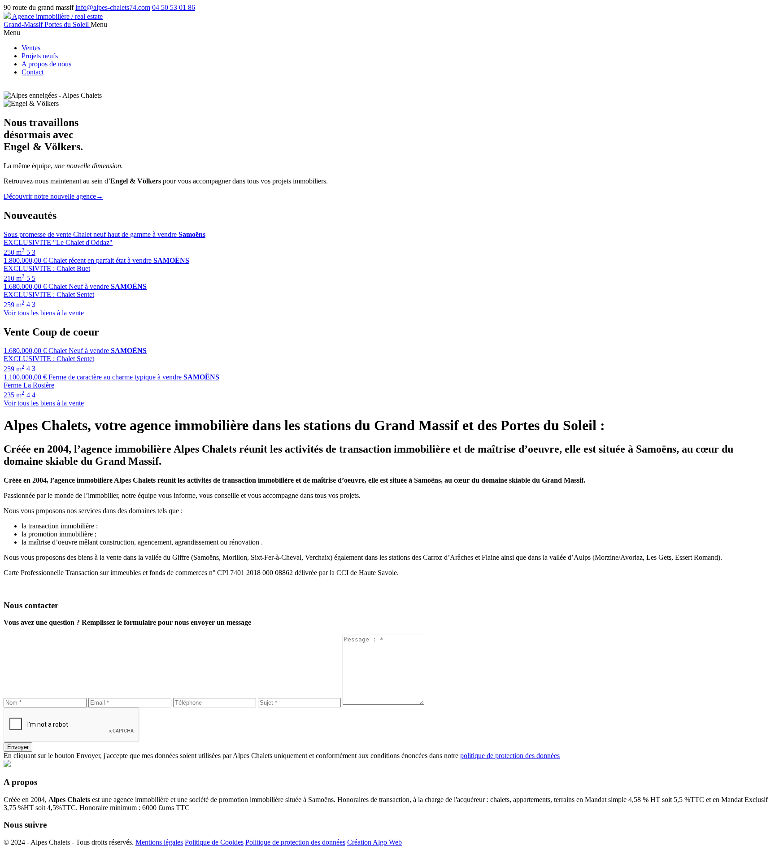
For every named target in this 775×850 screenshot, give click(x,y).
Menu (99, 24)
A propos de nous (46, 64)
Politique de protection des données (295, 842)
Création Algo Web (374, 842)
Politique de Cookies (214, 842)
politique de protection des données (510, 755)
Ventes (31, 48)
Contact (33, 72)
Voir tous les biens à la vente (44, 313)
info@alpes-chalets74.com (112, 7)
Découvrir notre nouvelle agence (53, 196)
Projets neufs (40, 56)
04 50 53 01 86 (173, 7)
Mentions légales (159, 842)
